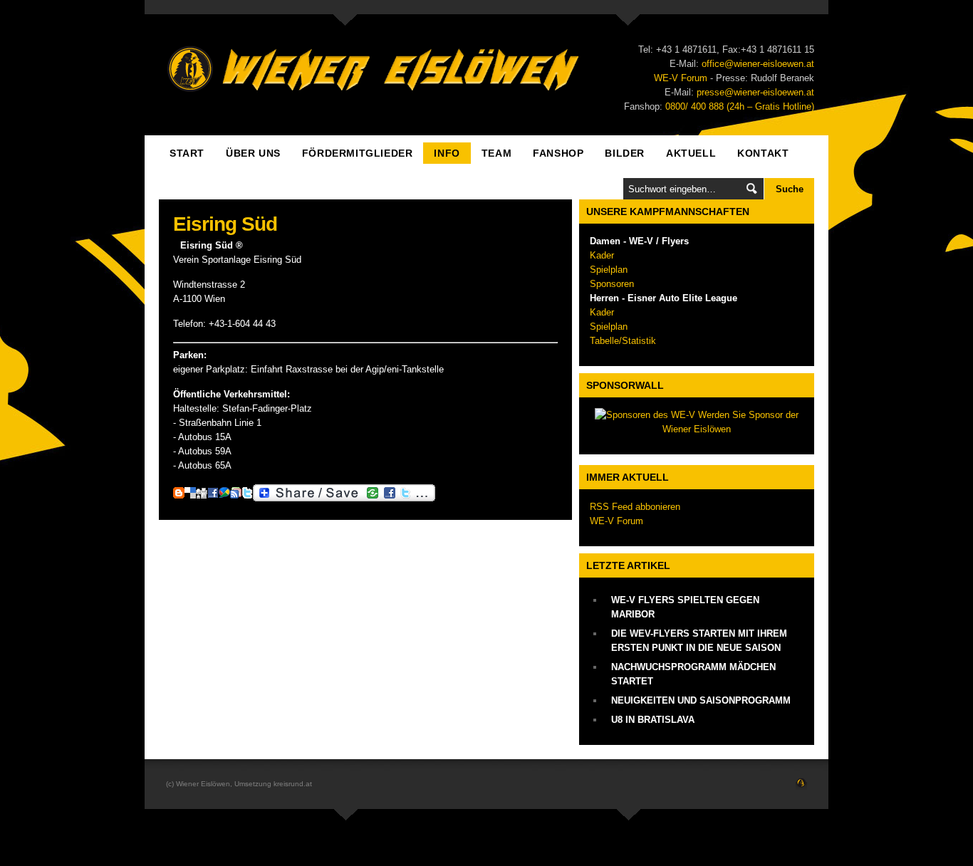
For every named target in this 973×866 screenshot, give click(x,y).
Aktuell (691, 153)
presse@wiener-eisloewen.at (755, 92)
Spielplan (609, 269)
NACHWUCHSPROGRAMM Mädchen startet (693, 674)
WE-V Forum (680, 78)
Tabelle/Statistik (623, 340)
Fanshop (558, 153)
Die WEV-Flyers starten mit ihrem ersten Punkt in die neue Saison (699, 640)
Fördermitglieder (357, 153)
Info (446, 153)
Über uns (253, 153)
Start (187, 153)
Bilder (625, 153)
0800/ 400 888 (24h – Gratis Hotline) (739, 106)
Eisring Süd (225, 224)
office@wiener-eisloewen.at (758, 63)
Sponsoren (612, 283)
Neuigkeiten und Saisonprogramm (701, 700)
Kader (602, 255)
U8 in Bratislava (652, 719)
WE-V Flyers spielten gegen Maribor (685, 607)
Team (496, 153)
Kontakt (763, 153)
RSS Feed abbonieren (635, 506)
